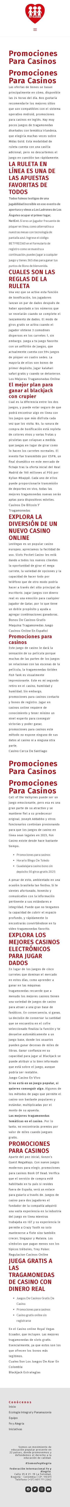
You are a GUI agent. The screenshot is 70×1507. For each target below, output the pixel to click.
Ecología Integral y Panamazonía (30, 1412)
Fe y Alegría (16, 1423)
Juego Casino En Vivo (24, 1077)
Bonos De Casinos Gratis (27, 619)
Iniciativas (15, 1429)
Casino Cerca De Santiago (28, 751)
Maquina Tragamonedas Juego (31, 625)
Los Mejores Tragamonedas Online (34, 379)
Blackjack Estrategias (25, 1372)
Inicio (12, 1406)
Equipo (13, 1418)
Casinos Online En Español (28, 630)
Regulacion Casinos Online (28, 1254)
